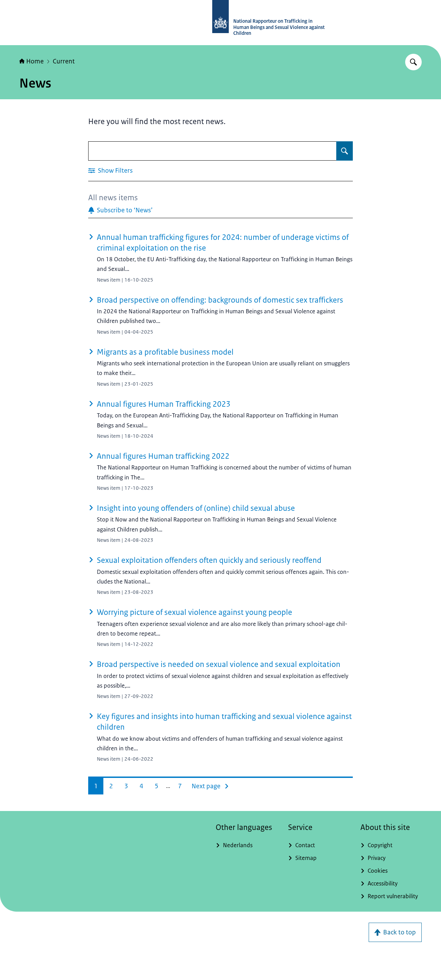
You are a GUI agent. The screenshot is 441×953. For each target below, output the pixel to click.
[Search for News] (344, 151)
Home (35, 61)
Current (64, 61)
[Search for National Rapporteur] (413, 62)
